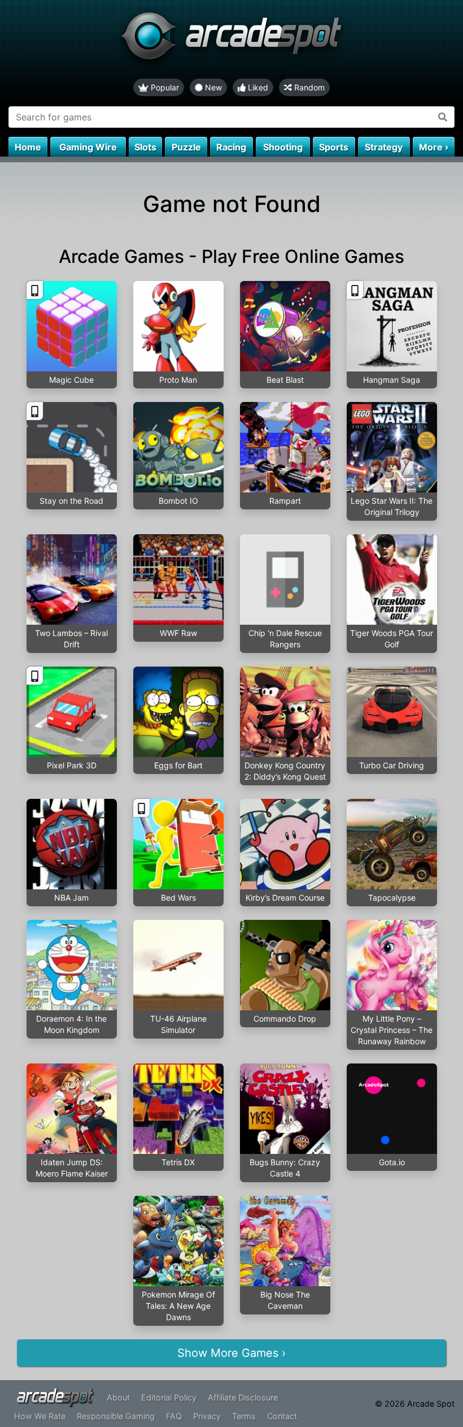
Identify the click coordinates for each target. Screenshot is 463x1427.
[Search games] (443, 117)
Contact (282, 1416)
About (118, 1397)
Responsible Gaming (116, 1416)
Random (308, 87)
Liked (257, 87)
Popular (163, 87)
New (212, 87)
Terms (244, 1416)
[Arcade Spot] (231, 39)
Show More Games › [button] (231, 1353)
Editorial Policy (168, 1397)
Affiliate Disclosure (243, 1397)
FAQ (174, 1416)
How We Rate (39, 1416)
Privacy (207, 1416)
